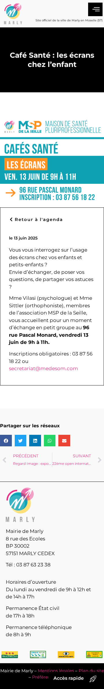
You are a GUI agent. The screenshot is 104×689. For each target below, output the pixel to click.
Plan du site (91, 670)
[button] (6, 441)
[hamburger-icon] (95, 9)
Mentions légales (56, 670)
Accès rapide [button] (68, 678)
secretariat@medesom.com (43, 368)
